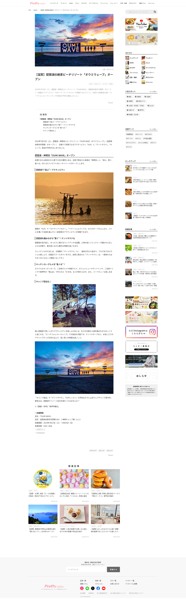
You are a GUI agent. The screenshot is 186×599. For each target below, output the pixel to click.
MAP (78, 419)
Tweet (110, 103)
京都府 (139, 97)
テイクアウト (131, 143)
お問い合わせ (114, 583)
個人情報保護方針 (102, 593)
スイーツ (139, 134)
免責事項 (91, 593)
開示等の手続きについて (136, 593)
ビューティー (114, 3)
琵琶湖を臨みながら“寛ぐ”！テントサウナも (59, 125)
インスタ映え (144, 143)
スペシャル (151, 3)
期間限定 (130, 134)
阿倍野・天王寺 (133, 114)
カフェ (139, 138)
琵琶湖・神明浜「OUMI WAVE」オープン (56, 119)
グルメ (77, 3)
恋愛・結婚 (123, 3)
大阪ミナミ (141, 101)
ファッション (104, 3)
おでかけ (84, 3)
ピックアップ (54, 3)
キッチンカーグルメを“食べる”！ (55, 128)
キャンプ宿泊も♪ (49, 130)
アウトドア (93, 450)
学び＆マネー (133, 3)
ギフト (154, 143)
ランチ (129, 147)
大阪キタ (131, 110)
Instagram (41, 432)
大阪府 (148, 97)
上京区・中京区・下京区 (136, 106)
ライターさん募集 (131, 583)
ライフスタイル (93, 3)
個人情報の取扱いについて (118, 593)
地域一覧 (98, 580)
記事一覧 (83, 580)
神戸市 (141, 110)
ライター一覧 (129, 580)
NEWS (71, 3)
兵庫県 (130, 101)
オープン (102, 450)
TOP (29, 10)
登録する (113, 569)
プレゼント (63, 3)
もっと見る (153, 91)
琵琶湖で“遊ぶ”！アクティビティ (55, 122)
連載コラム (142, 3)
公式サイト (41, 429)
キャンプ (110, 450)
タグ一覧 (113, 580)
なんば (151, 106)
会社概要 (82, 593)
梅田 (129, 97)
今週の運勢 (148, 138)
